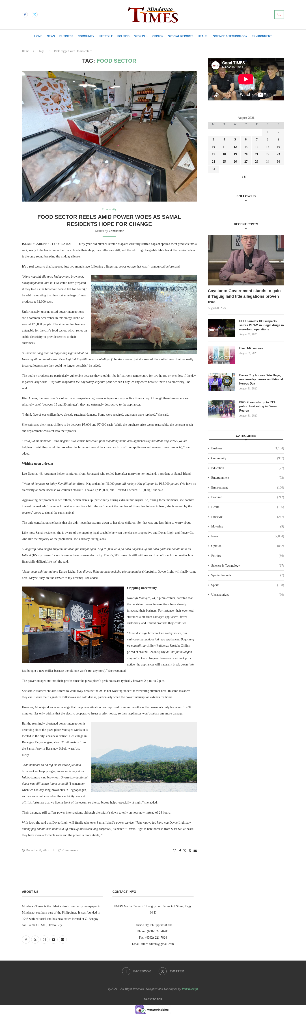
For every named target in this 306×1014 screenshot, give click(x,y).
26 (235, 161)
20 (246, 154)
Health (203, 36)
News (51, 36)
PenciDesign (190, 989)
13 (246, 147)
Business (66, 36)
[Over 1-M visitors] (221, 355)
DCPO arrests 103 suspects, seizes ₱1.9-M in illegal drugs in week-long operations (261, 325)
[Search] (279, 14)
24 (213, 161)
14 (256, 147)
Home (38, 36)
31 (213, 169)
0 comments (70, 850)
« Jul (244, 177)
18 (224, 154)
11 (224, 147)
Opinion (158, 36)
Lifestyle (106, 36)
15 (267, 147)
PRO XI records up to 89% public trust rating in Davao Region (258, 406)
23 (278, 154)
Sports (139, 36)
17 (213, 154)
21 (256, 154)
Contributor (116, 231)
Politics (123, 36)
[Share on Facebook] (180, 851)
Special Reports (180, 36)
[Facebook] (25, 14)
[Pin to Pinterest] (190, 851)
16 (278, 147)
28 (256, 161)
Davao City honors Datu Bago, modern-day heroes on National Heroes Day (261, 379)
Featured (247, 497)
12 (235, 147)
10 (213, 147)
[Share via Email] (195, 851)
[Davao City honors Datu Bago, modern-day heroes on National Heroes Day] (221, 382)
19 (235, 154)
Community (86, 36)
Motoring (247, 526)
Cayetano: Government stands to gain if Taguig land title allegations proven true (244, 296)
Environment (262, 36)
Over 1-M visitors (251, 348)
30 (278, 161)
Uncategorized (247, 594)
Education (247, 468)
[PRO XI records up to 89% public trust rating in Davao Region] (221, 409)
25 (224, 161)
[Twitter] (35, 14)
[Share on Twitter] (184, 851)
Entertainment (247, 477)
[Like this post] (174, 851)
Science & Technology (230, 36)
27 (246, 161)
